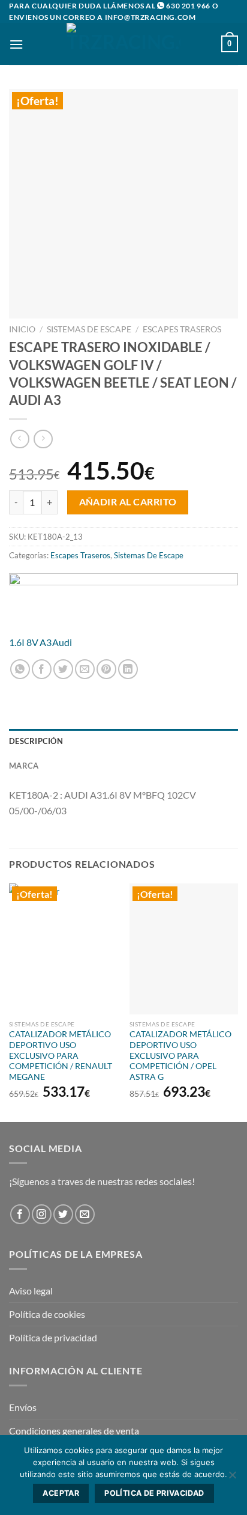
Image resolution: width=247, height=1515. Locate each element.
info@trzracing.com (150, 17)
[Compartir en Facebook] (42, 669)
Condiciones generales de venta (74, 1430)
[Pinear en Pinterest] (106, 669)
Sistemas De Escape (89, 329)
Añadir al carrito (128, 501)
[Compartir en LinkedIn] (128, 669)
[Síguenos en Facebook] (20, 1214)
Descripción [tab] (36, 741)
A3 (46, 642)
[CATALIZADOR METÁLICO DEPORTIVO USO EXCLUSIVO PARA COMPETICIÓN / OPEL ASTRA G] (183, 948)
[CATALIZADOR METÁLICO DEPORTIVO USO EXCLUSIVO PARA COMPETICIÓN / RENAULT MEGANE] (63, 948)
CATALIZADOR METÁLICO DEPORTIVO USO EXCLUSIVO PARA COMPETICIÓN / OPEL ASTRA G (180, 1055)
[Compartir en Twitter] (63, 669)
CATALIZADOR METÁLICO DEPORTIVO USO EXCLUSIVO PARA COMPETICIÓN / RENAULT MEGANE (60, 1055)
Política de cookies (47, 1314)
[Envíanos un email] (85, 1214)
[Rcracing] (123, 599)
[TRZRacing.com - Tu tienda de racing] (123, 44)
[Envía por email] (85, 669)
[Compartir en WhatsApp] (20, 669)
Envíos (23, 1407)
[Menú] (16, 44)
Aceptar (61, 1493)
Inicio (22, 329)
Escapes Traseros (182, 329)
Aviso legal (31, 1290)
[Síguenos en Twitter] (63, 1214)
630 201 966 (188, 5)
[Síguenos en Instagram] (42, 1214)
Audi (62, 642)
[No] (232, 1478)
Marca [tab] (23, 765)
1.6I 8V (23, 642)
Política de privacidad (53, 1337)
